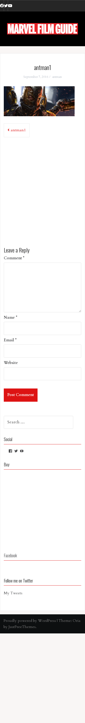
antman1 (18, 130)
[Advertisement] (42, 190)
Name (10, 317)
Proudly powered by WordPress (30, 620)
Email (10, 340)
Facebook (10, 555)
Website (11, 362)
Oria (77, 620)
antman (57, 77)
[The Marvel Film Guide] (42, 28)
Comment (14, 258)
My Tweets (13, 593)
